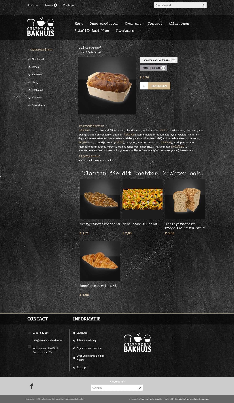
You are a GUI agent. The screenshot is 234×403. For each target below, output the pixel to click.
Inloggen (49, 5)
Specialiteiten (39, 105)
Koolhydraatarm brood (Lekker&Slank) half (185, 228)
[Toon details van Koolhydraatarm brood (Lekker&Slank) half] (185, 199)
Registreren (32, 5)
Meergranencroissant (100, 224)
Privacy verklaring (86, 340)
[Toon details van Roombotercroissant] (100, 261)
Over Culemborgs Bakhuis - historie (91, 357)
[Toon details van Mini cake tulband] (142, 199)
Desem (35, 67)
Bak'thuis (37, 97)
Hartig (35, 82)
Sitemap (81, 367)
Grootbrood (38, 59)
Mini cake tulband (139, 224)
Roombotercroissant (98, 286)
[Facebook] (30, 386)
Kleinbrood (37, 74)
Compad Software (183, 399)
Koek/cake (37, 90)
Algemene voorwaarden (89, 348)
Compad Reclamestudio (151, 399)
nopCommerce (201, 399)
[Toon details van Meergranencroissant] (100, 199)
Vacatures (82, 332)
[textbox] (177, 5)
